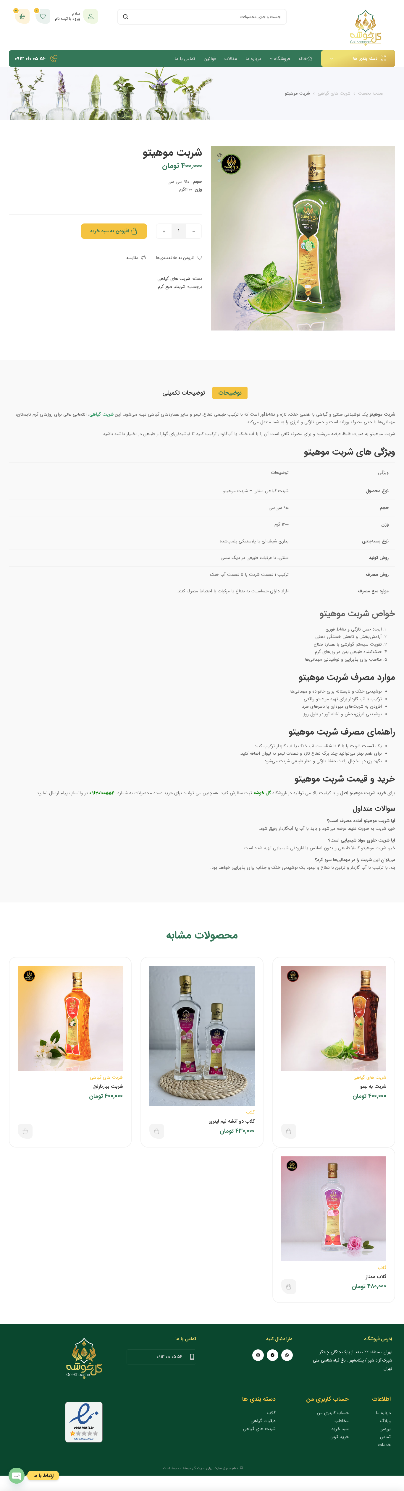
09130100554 (101, 793)
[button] (220, 159)
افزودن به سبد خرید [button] (288, 1131)
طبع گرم (165, 286)
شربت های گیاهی (334, 93)
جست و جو (125, 17)
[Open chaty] (17, 1476)
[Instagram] (258, 1355)
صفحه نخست (370, 93)
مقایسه (132, 257)
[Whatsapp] (287, 1355)
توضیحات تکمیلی (183, 392)
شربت (180, 286)
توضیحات (230, 392)
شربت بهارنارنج (108, 1086)
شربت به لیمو (373, 1086)
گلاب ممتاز (376, 1277)
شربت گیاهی (101, 414)
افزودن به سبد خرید (109, 231)
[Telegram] (272, 1355)
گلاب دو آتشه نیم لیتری (232, 1121)
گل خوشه (262, 793)
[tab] (230, 393)
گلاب (250, 1112)
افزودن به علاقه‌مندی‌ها (175, 257)
